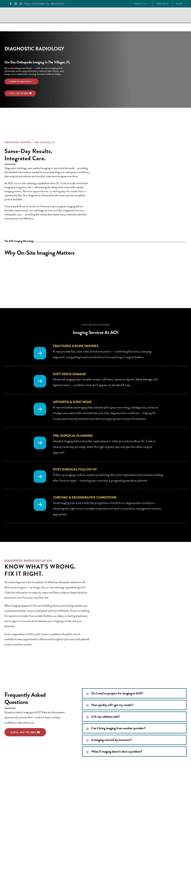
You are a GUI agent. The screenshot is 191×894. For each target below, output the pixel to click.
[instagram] (15, 4)
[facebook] (10, 4)
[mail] (21, 4)
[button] (134, 693)
